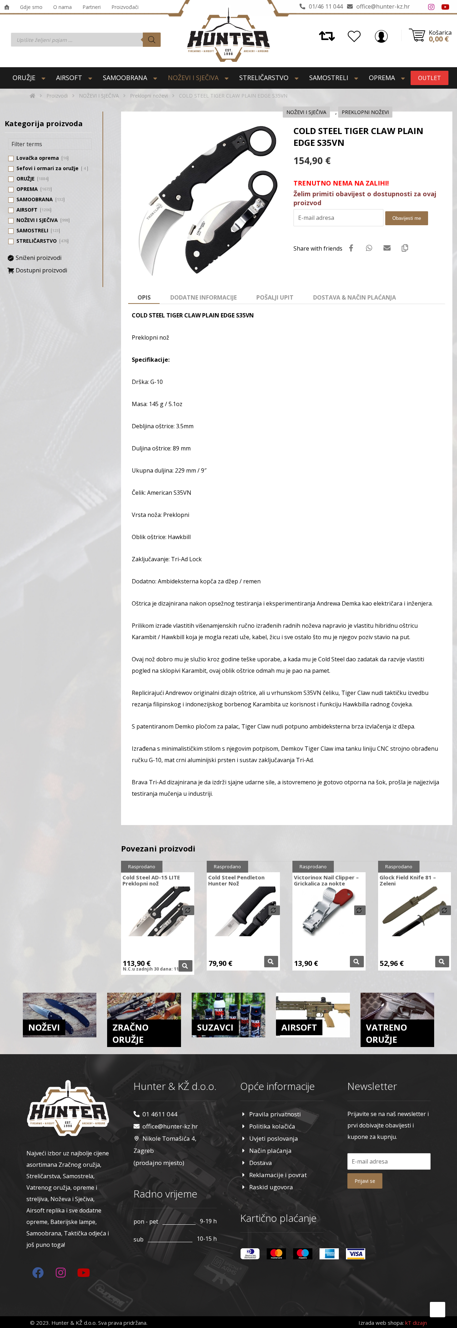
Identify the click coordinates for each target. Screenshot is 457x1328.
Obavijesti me (406, 218)
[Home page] (32, 95)
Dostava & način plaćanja (354, 297)
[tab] (144, 298)
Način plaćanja (270, 1150)
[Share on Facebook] (351, 248)
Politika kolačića (272, 1126)
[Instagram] (431, 7)
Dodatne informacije (203, 297)
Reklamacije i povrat (278, 1175)
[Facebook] (417, 7)
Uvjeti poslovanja (273, 1138)
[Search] (152, 40)
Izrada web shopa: (381, 1322)
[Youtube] (445, 7)
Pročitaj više (185, 966)
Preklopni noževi (365, 112)
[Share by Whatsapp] (369, 248)
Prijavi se (365, 1181)
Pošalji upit (274, 297)
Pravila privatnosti (275, 1114)
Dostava (260, 1163)
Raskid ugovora (271, 1187)
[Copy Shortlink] (405, 248)
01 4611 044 (159, 1114)
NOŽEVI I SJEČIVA (306, 112)
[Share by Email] (387, 248)
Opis (144, 297)
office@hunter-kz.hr (170, 1126)
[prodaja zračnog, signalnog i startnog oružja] (228, 34)
